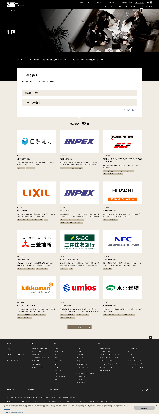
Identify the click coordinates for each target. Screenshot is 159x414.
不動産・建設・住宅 (82, 367)
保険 (56, 373)
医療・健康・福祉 (82, 383)
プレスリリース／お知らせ (85, 2)
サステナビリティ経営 (37, 367)
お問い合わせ (139, 2)
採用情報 (111, 2)
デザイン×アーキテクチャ (135, 361)
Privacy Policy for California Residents (13, 412)
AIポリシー (83, 402)
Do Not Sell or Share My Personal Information (144, 407)
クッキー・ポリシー (72, 402)
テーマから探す (33, 102)
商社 (56, 380)
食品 (78, 348)
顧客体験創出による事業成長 (39, 348)
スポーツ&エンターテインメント (85, 373)
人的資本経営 (35, 361)
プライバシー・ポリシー (39, 402)
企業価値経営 (35, 355)
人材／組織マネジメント (106, 367)
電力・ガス (80, 358)
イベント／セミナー (100, 2)
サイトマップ (109, 402)
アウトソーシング (132, 348)
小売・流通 (80, 355)
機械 (56, 358)
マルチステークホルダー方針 (96, 402)
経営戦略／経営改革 (105, 348)
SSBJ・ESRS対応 (36, 364)
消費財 (79, 351)
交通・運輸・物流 (82, 364)
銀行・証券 (58, 370)
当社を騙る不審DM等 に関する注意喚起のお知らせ (22, 398)
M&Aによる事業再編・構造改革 (40, 358)
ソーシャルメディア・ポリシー (56, 402)
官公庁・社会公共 (82, 376)
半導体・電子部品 (59, 351)
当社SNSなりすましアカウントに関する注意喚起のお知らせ (57, 398)
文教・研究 (80, 380)
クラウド (130, 355)
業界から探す (31, 93)
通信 (78, 361)
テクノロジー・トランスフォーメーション (139, 367)
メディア (79, 370)
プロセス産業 (58, 361)
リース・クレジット (60, 376)
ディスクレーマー (11, 402)
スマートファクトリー (37, 351)
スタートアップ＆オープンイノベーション (110, 355)
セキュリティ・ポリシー (24, 402)
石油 (56, 364)
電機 (56, 355)
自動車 (56, 348)
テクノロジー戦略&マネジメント (136, 364)
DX (33, 370)
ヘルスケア (58, 367)
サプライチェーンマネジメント (108, 361)
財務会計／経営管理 (105, 370)
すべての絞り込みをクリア (129, 110)
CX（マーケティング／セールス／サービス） (111, 358)
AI (128, 351)
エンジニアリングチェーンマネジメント (110, 364)
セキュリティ (131, 358)
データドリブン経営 (105, 351)
